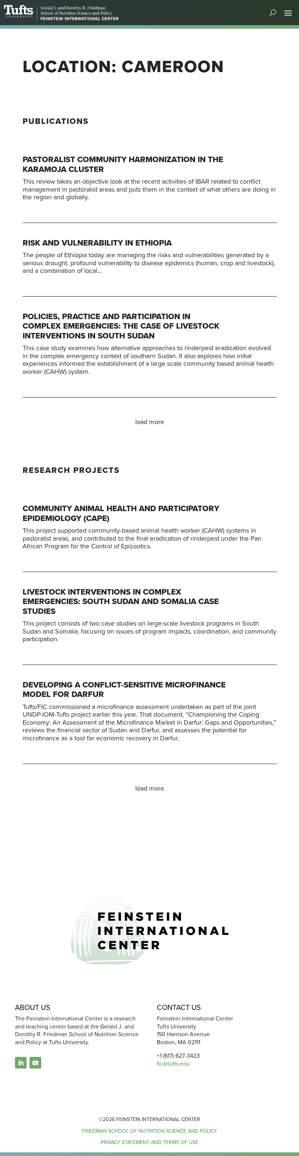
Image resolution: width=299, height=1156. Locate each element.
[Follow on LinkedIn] (21, 1063)
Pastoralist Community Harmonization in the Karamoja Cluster (123, 164)
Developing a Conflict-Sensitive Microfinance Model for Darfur (124, 689)
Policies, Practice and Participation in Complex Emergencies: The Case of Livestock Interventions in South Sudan (121, 326)
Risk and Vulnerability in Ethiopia (97, 243)
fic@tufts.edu (173, 1063)
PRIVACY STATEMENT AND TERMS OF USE (149, 1142)
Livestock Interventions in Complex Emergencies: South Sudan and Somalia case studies (121, 601)
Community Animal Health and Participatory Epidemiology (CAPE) (121, 513)
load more (149, 422)
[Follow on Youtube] (35, 1063)
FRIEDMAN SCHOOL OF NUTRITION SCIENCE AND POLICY (149, 1131)
